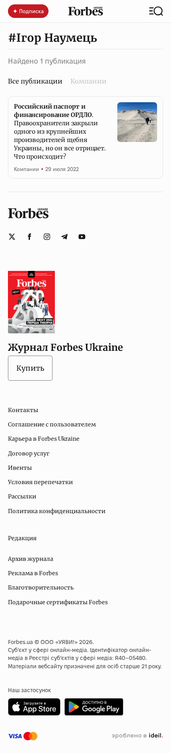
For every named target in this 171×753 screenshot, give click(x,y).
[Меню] (156, 11)
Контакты (23, 410)
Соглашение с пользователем (52, 424)
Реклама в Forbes (33, 573)
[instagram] (47, 236)
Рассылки (22, 496)
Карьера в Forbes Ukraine (44, 438)
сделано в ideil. (137, 736)
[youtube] (82, 236)
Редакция (22, 538)
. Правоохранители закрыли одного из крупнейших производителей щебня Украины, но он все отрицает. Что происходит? (60, 131)
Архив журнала (30, 558)
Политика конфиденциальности (56, 511)
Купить (30, 368)
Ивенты (20, 467)
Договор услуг (28, 453)
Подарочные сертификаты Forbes (58, 602)
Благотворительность (41, 587)
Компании (88, 81)
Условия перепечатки (40, 482)
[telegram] (64, 236)
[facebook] (29, 236)
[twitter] (12, 236)
